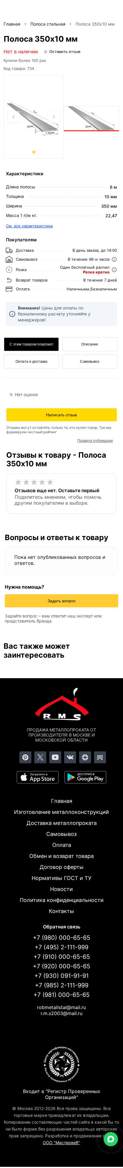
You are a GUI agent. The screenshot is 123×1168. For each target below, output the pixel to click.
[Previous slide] (14, 117)
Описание (89, 344)
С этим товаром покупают (31, 344)
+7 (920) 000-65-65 (61, 966)
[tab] (33, 152)
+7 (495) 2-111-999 (61, 947)
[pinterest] (25, 757)
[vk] (70, 757)
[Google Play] (85, 777)
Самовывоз (89, 361)
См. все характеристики (29, 225)
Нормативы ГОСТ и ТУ (61, 878)
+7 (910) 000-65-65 (61, 956)
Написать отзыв (61, 414)
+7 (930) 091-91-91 (61, 975)
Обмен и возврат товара (61, 856)
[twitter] (40, 757)
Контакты (61, 911)
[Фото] (33, 117)
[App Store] (38, 777)
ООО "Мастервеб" (61, 1142)
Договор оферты (62, 867)
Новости (61, 889)
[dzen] (85, 757)
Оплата (61, 845)
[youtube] (55, 757)
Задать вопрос (61, 600)
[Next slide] (54, 117)
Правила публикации (95, 441)
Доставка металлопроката (62, 823)
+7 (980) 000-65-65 (61, 937)
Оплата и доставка (31, 361)
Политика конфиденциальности (62, 900)
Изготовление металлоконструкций (61, 812)
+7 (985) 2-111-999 (61, 985)
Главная (61, 801)
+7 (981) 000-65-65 (61, 994)
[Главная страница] (61, 705)
